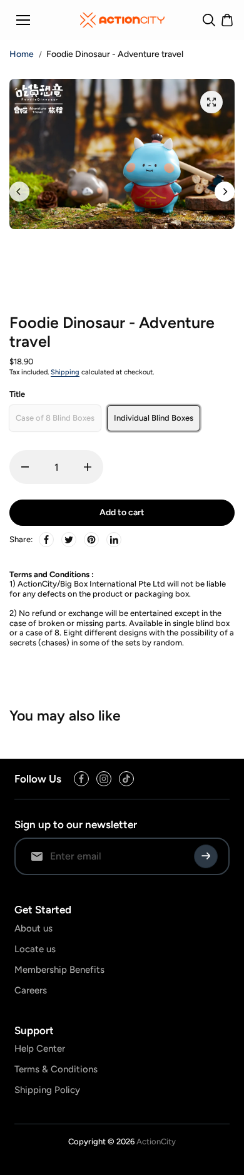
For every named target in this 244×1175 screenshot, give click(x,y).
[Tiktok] (126, 778)
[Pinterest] (91, 539)
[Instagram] (103, 778)
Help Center (39, 1048)
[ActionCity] (122, 20)
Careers (30, 990)
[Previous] (19, 192)
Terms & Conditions (56, 1069)
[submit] (206, 856)
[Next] (225, 192)
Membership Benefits (59, 969)
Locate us (35, 949)
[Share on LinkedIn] (113, 539)
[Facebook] (46, 539)
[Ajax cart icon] (227, 20)
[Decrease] (25, 467)
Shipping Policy (47, 1089)
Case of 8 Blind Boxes (55, 418)
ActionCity (156, 1141)
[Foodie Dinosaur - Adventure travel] (211, 102)
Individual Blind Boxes (153, 418)
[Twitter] (68, 539)
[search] (208, 20)
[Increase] (87, 467)
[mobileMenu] (23, 20)
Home (21, 54)
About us (33, 928)
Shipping (65, 372)
